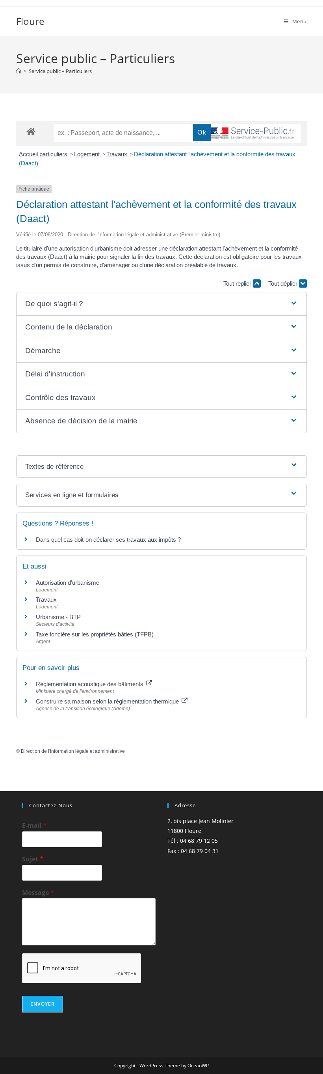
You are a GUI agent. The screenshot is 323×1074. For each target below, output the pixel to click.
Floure (30, 21)
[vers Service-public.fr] (251, 133)
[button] (161, 304)
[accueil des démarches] (31, 131)
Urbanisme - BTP (58, 617)
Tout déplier (283, 283)
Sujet (32, 859)
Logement (87, 154)
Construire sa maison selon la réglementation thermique (108, 701)
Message (38, 893)
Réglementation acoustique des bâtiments (90, 684)
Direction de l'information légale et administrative (73, 751)
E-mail (34, 825)
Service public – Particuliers (60, 71)
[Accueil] (18, 71)
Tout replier (238, 283)
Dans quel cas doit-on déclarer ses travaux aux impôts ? (108, 539)
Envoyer (42, 1004)
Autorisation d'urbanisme (67, 582)
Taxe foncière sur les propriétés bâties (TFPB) (95, 634)
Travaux (117, 154)
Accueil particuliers (44, 154)
